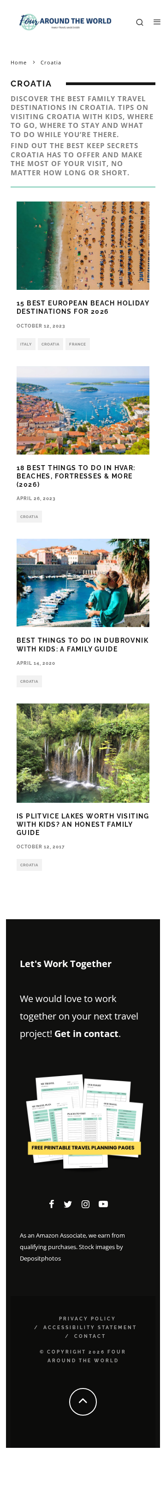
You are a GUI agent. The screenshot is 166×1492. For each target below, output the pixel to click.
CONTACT (90, 1336)
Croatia (50, 344)
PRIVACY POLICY (87, 1318)
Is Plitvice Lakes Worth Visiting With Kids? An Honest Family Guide (83, 824)
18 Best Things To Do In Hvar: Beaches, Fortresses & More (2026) (76, 476)
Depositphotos (40, 1258)
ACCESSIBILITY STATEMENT (90, 1327)
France (77, 344)
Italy (26, 344)
